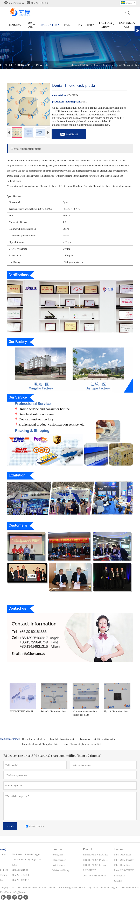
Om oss (30, 24)
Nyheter (85, 24)
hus (74, 65)
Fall (68, 24)
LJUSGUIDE (89, 870)
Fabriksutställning (60, 870)
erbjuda (10, 826)
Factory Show (106, 24)
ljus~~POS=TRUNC (124, 870)
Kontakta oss (127, 24)
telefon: (3, 875)
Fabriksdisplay (59, 860)
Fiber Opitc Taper (122, 865)
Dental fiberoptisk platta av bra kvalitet (82, 744)
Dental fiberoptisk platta (33, 739)
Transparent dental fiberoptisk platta (97, 739)
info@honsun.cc (16, 3)
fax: (2, 880)
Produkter (48, 24)
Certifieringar (58, 865)
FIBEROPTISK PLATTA (95, 854)
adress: (3, 854)
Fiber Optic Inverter (124, 860)
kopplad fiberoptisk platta (62, 739)
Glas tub (118, 881)
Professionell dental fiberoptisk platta (40, 744)
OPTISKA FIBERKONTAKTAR (96, 875)
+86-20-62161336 (39, 3)
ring (3, 849)
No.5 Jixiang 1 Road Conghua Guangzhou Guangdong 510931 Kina (27, 859)
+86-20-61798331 (20, 880)
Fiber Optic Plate (122, 854)
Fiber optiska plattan (103, 65)
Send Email (69, 133)
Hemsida (14, 24)
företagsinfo (57, 854)
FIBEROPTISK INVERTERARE (96, 860)
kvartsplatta (119, 875)
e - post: (4, 870)
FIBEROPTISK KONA (94, 865)
